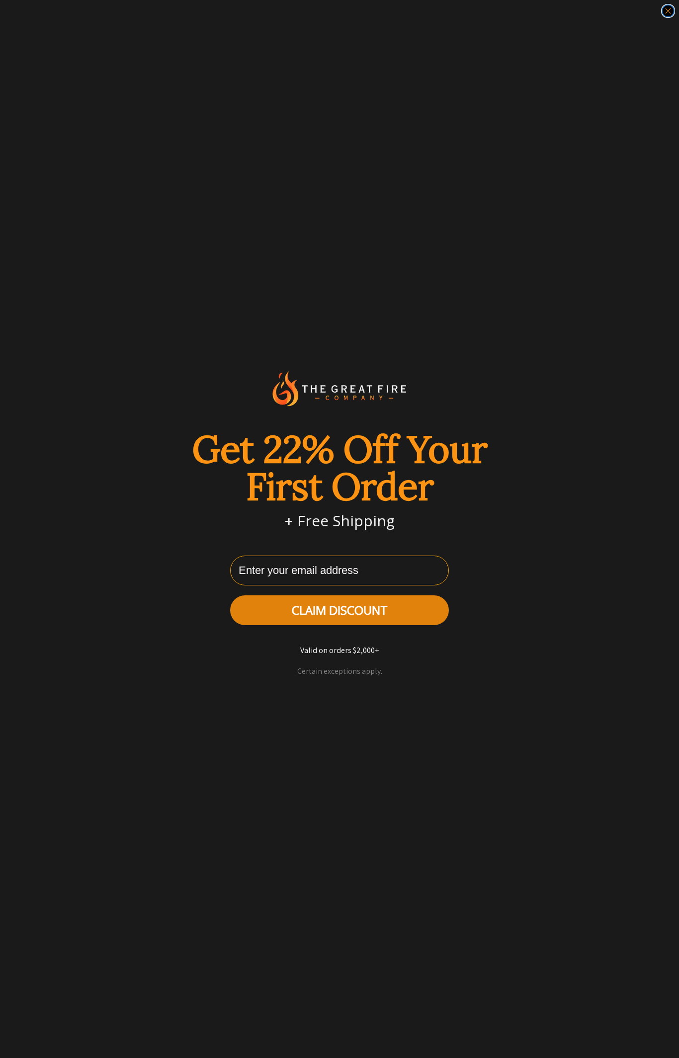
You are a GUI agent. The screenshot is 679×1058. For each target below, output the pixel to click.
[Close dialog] (668, 11)
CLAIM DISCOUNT (340, 610)
